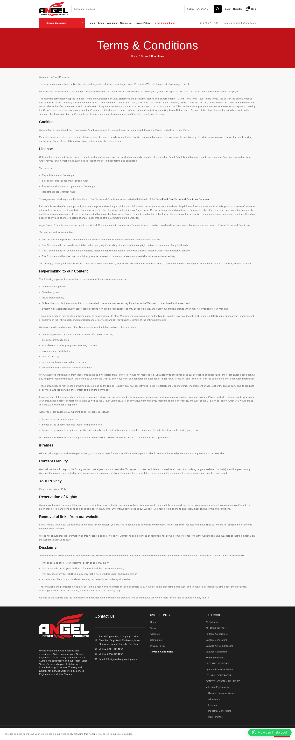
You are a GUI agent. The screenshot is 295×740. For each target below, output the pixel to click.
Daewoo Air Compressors (219, 645)
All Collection (212, 622)
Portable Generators (217, 633)
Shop (153, 628)
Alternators (214, 699)
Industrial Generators (219, 710)
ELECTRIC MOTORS (217, 663)
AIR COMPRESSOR (216, 628)
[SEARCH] (218, 9)
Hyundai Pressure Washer (220, 669)
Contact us (156, 639)
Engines (212, 705)
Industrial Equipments (217, 687)
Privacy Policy (157, 645)
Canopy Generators (216, 639)
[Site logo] (53, 8)
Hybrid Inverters (214, 657)
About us (155, 633)
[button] (270, 732)
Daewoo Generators (216, 651)
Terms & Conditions (161, 651)
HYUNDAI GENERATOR (219, 675)
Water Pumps (215, 716)
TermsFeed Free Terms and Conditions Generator (182, 199)
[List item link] (120, 649)
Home (134, 56)
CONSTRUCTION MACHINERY (223, 681)
